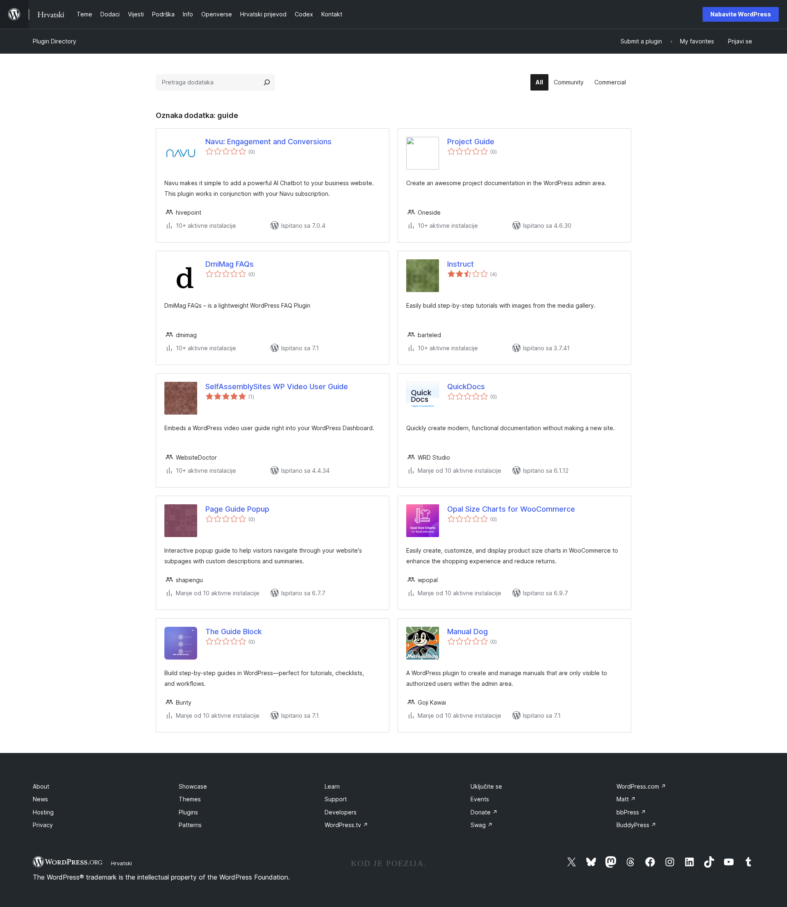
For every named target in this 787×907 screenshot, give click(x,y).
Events (480, 799)
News (40, 799)
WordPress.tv (346, 824)
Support (336, 799)
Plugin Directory (54, 41)
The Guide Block (233, 631)
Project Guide (470, 141)
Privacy (43, 824)
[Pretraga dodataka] (267, 82)
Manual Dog (467, 631)
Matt (626, 799)
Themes (190, 799)
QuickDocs (466, 386)
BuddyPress (636, 824)
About (41, 786)
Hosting (43, 812)
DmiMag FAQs (229, 264)
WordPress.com (641, 786)
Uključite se (486, 786)
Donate (484, 812)
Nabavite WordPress (740, 14)
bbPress (631, 812)
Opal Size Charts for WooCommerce (511, 509)
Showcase (193, 786)
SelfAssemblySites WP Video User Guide (276, 386)
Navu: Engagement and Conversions (268, 141)
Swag (482, 824)
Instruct (460, 264)
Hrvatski (121, 863)
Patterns (190, 824)
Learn (332, 786)
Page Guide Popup (237, 509)
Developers (341, 812)
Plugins (188, 812)
